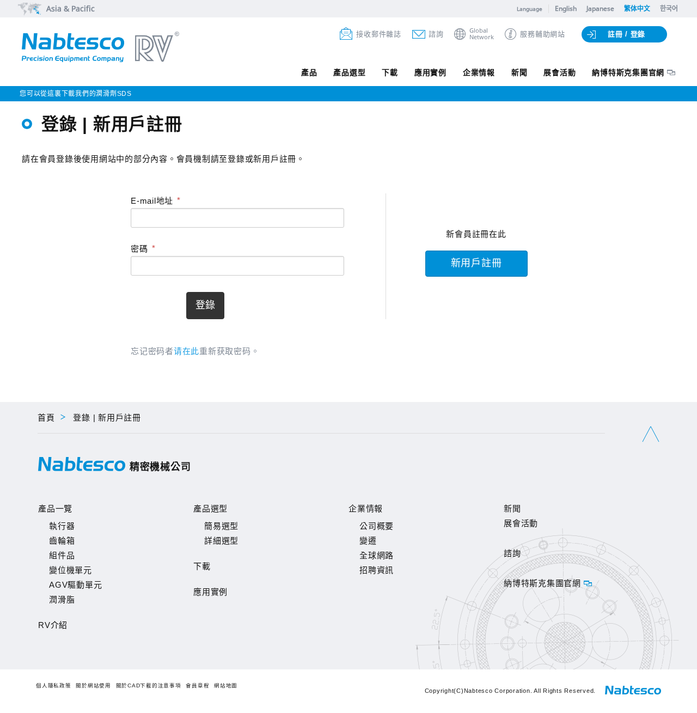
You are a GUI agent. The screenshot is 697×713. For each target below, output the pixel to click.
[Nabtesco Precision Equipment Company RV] (100, 48)
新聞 (519, 72)
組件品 (62, 555)
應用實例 (430, 72)
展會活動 (559, 72)
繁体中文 (637, 8)
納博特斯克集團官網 (628, 72)
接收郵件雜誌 (378, 34)
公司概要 (376, 526)
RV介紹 (53, 625)
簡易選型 (221, 526)
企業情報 (479, 72)
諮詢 (436, 34)
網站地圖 (225, 685)
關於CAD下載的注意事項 (148, 685)
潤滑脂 (62, 599)
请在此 (186, 351)
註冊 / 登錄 (626, 34)
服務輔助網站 (542, 34)
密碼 (139, 248)
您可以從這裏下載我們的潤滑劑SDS (76, 93)
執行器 (62, 526)
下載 (390, 72)
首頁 (46, 417)
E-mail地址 (152, 200)
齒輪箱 (62, 540)
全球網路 (376, 555)
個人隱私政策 (53, 685)
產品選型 (349, 72)
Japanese (600, 8)
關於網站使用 (93, 685)
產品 (309, 72)
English (566, 8)
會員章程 (197, 685)
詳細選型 (221, 540)
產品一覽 (55, 508)
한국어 (669, 8)
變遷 (368, 540)
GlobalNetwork (481, 34)
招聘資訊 (376, 570)
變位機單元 (70, 570)
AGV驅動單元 (75, 584)
